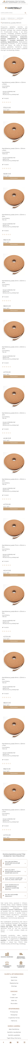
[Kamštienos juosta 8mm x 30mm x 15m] (14, 597)
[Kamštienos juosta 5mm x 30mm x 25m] (14, 399)
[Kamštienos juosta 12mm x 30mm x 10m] (14, 796)
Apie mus (14, 980)
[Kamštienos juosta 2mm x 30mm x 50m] (14, 201)
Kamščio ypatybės (14, 1035)
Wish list (14, 1000)
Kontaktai (14, 977)
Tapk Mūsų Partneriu (14, 1038)
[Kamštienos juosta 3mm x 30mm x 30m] (14, 267)
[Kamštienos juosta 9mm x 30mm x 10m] (14, 663)
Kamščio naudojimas (14, 1032)
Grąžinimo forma (14, 1018)
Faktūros (14, 1020)
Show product (14, 112)
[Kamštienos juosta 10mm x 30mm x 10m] (14, 730)
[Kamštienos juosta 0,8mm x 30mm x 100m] (14, 68)
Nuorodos (14, 1003)
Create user (14, 997)
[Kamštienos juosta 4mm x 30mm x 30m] (14, 333)
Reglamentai (14, 983)
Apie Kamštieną (14, 1029)
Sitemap (14, 986)
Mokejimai (14, 1015)
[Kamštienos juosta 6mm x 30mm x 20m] (14, 465)
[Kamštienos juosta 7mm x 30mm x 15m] (14, 531)
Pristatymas (14, 1012)
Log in (14, 994)
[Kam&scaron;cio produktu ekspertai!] (14, 8)
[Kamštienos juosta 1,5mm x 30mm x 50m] (14, 134)
